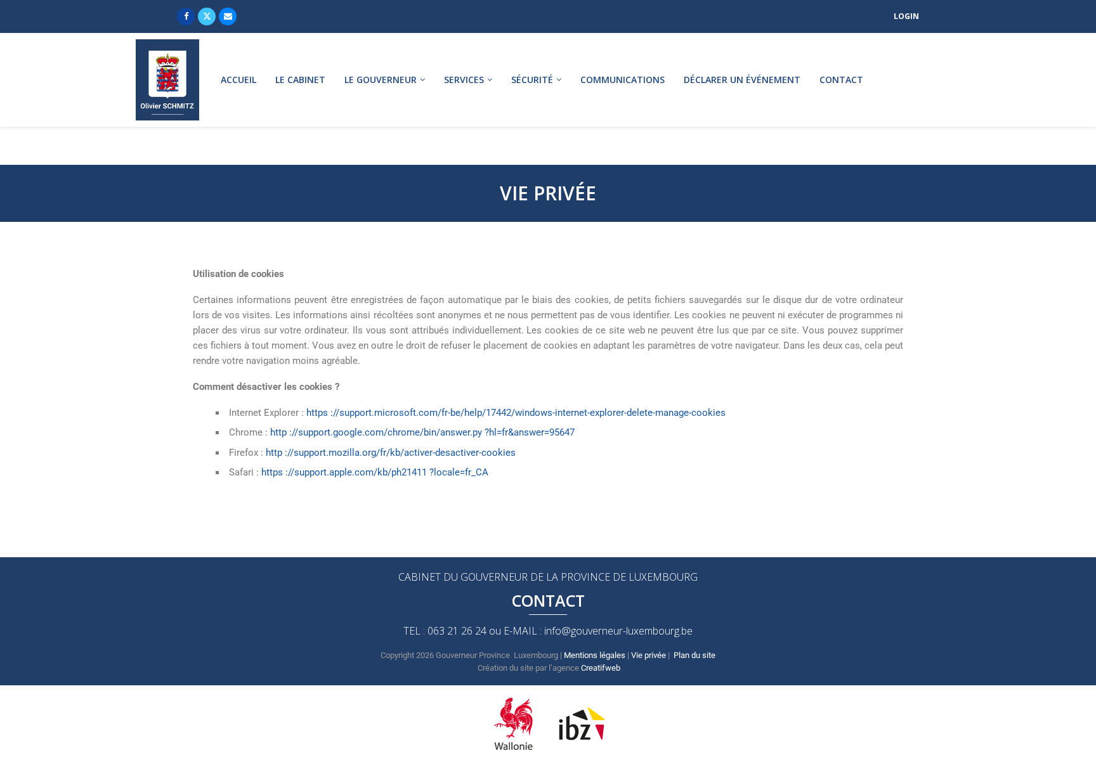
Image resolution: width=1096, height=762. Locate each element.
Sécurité (532, 80)
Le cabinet (300, 80)
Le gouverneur (380, 80)
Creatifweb (600, 668)
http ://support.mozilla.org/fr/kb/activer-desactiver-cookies (391, 452)
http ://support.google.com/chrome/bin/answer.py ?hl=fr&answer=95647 (422, 432)
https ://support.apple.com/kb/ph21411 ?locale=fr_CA (374, 472)
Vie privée (648, 655)
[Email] (228, 16)
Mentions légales (594, 655)
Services (464, 80)
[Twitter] (207, 16)
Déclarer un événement (742, 80)
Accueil (238, 80)
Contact (841, 80)
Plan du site (694, 655)
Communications (622, 80)
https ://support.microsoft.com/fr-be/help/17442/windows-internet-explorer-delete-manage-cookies (516, 412)
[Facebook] (186, 16)
